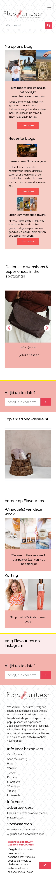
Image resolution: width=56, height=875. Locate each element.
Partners (12, 777)
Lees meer (28, 125)
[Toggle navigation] (49, 6)
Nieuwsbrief (14, 781)
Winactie (12, 768)
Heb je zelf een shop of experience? (27, 813)
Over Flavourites (16, 754)
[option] (28, 329)
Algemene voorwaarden (21, 829)
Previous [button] (9, 328)
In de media (14, 795)
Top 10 (11, 772)
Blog (10, 763)
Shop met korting (17, 759)
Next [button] (47, 328)
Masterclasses (15, 817)
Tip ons (11, 790)
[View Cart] (45, 865)
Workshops (13, 786)
